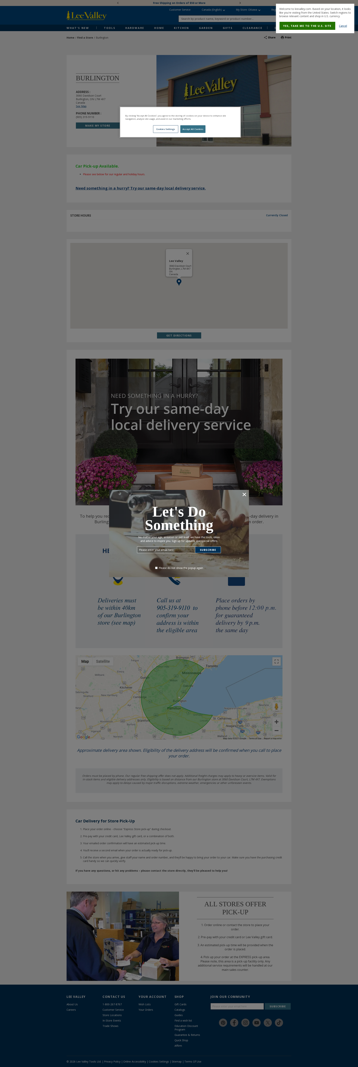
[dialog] (315, 18)
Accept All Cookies (193, 129)
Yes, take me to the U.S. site (307, 26)
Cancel (343, 26)
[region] (180, 122)
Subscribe (208, 550)
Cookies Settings (165, 129)
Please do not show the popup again (181, 568)
